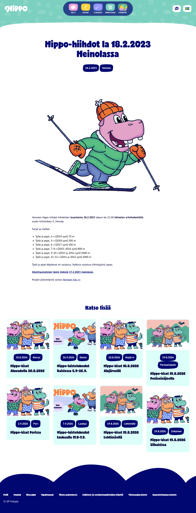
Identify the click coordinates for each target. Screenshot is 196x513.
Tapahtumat (47, 494)
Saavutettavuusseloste (165, 494)
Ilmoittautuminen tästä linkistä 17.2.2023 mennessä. (63, 272)
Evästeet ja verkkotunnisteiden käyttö (103, 494)
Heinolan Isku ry (71, 279)
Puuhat (17, 494)
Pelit (5, 494)
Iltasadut (31, 494)
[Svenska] (187, 8)
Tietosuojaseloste (138, 494)
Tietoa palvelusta (68, 494)
